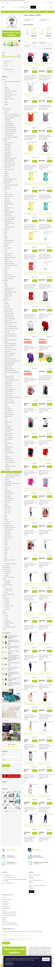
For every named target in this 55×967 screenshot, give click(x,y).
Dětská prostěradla (8, 278)
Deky (5, 100)
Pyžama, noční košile (9, 477)
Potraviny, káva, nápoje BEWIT (11, 114)
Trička (6, 418)
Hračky (4, 596)
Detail (34, 71)
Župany (6, 171)
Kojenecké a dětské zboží (10, 95)
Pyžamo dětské (8, 495)
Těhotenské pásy (9, 460)
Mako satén (6, 198)
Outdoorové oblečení (7, 584)
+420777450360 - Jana (9, 883)
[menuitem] (3, 12)
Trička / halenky (8, 439)
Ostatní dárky (7, 583)
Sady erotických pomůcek (10, 627)
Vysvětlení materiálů (6, 908)
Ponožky (6, 424)
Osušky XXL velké (8, 154)
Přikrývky (6, 286)
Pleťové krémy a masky (10, 133)
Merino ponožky (8, 412)
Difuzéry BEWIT (8, 121)
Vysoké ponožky (8, 395)
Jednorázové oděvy (8, 529)
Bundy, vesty (7, 456)
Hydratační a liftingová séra (11, 131)
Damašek (6, 206)
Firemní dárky (7, 581)
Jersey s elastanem (8, 253)
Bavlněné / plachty (8, 261)
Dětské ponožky (8, 386)
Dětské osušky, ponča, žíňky (11, 322)
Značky (4, 628)
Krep (5, 190)
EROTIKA (5, 613)
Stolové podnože (6, 567)
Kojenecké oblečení (8, 309)
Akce (6, 63)
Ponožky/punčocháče (9, 376)
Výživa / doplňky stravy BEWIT (11, 137)
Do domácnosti (6, 598)
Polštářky (7, 225)
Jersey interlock (7, 248)
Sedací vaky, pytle (8, 347)
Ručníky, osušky (7, 93)
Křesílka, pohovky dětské (9, 345)
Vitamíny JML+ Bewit (7, 108)
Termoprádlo (7, 512)
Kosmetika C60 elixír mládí (10, 129)
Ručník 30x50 (7, 148)
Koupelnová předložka (9, 160)
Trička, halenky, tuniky (10, 472)
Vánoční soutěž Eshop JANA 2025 (36, 880)
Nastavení (9, 963)
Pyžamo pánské (8, 426)
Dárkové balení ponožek (10, 389)
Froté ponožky (8, 408)
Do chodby (6, 607)
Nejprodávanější (42, 43)
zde (33, 960)
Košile (6, 454)
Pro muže (6, 617)
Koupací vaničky (8, 320)
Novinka (7, 65)
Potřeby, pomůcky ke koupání (11, 328)
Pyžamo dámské (8, 451)
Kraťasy (6, 464)
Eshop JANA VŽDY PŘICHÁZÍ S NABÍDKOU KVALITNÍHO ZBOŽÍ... (15, 880)
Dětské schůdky (8, 324)
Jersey (5, 252)
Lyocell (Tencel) (7, 213)
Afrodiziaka (6, 625)
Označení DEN (5, 905)
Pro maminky (7, 332)
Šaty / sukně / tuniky (9, 437)
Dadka (5, 232)
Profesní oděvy (7, 533)
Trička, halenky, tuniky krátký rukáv (12, 474)
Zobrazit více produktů (37, 38)
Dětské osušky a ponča (9, 162)
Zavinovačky (7, 305)
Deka (5, 282)
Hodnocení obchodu (6, 899)
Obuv (5, 562)
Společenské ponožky (9, 403)
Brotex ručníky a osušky (9, 166)
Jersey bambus (7, 255)
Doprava (4, 919)
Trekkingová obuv (8, 588)
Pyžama (6, 504)
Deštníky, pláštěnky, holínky (10, 370)
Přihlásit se (6, 765)
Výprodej (6, 87)
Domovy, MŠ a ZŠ (6, 569)
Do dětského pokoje (8, 606)
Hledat (33, 7)
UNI (5, 514)
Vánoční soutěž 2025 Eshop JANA (9, 923)
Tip (6, 67)
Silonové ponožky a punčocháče (12, 380)
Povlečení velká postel (9, 227)
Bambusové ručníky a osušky (10, 179)
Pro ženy (6, 615)
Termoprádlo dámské (9, 452)
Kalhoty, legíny (8, 491)
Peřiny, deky (5, 280)
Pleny (5, 301)
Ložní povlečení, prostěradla (10, 91)
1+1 (5, 83)
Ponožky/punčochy (9, 447)
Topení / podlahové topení (8, 594)
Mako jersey (7, 200)
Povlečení (6, 575)
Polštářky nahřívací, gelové (10, 336)
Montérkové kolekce (8, 525)
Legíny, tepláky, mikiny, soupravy (12, 483)
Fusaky (5, 338)
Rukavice (6, 519)
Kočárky (6, 342)
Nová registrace (5, 768)
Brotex (5, 231)
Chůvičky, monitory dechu (9, 353)
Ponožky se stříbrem (9, 378)
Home (4, 611)
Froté (5, 250)
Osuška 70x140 (7, 152)
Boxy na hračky (7, 357)
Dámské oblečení (8, 435)
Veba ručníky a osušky (9, 169)
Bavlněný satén (7, 188)
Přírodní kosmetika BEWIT (10, 127)
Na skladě (8, 61)
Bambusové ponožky (9, 401)
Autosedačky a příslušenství (10, 340)
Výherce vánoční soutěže (34, 875)
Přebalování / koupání (9, 315)
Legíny (6, 445)
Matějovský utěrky (8, 181)
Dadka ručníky (7, 167)
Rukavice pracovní (8, 537)
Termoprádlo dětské (9, 498)
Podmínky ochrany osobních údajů (9, 912)
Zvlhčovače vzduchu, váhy (10, 359)
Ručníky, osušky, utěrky (9, 577)
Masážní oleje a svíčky (9, 623)
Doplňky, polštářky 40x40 (9, 363)
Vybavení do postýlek (9, 313)
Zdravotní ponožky (9, 410)
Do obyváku (6, 609)
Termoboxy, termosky (9, 368)
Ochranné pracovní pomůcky (10, 563)
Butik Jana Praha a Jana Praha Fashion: (10, 924)
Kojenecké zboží (6, 299)
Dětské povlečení (8, 221)
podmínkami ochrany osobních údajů (23, 940)
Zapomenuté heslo (6, 770)
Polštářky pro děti (8, 296)
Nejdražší (34, 43)
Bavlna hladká (7, 187)
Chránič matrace (7, 275)
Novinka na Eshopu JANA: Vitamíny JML (37, 885)
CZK (45, 2)
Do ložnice (6, 600)
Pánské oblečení (7, 416)
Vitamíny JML (7, 110)
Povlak (5, 238)
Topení (3, 910)
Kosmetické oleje (9, 135)
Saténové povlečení (8, 196)
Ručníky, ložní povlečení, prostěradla (12, 81)
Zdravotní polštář (8, 294)
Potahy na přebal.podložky (10, 326)
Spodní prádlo (8, 428)
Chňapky (6, 175)
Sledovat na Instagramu (12, 811)
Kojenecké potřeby (8, 311)
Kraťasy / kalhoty (8, 422)
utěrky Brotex (8, 144)
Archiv (31, 891)
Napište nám (5, 901)
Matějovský (6, 229)
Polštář (5, 284)
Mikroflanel (6, 209)
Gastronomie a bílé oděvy (9, 527)
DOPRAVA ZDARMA (9, 69)
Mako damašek (7, 202)
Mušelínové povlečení (9, 211)
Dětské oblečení (7, 485)
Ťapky (6, 405)
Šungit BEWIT (7, 120)
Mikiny (6, 420)
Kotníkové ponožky (9, 393)
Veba (5, 234)
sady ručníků (7, 156)
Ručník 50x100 (7, 150)
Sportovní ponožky (9, 391)
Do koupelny (7, 602)
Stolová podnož (7, 97)
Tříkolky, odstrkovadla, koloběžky (11, 372)
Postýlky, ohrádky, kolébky (10, 343)
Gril (3, 106)
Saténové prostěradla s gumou (11, 265)
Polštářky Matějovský (9, 240)
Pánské (5, 541)
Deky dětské (7, 307)
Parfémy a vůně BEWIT (9, 118)
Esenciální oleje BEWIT (9, 125)
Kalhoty (6, 550)
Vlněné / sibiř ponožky (9, 414)
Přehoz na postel (8, 242)
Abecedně (27, 46)
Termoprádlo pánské (9, 430)
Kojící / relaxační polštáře (9, 334)
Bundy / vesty (8, 431)
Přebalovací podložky (9, 317)
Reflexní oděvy (7, 531)
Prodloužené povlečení (9, 219)
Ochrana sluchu (7, 535)
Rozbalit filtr (10, 72)
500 (39, 382)
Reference (4, 921)
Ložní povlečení (6, 183)
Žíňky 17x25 (6, 177)
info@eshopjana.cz (8, 875)
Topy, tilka (7, 468)
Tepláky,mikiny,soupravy (10, 466)
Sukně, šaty (7, 470)
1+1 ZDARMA (7, 89)
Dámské (6, 542)
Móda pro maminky (9, 458)
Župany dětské (8, 500)
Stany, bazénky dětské (9, 355)
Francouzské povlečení (9, 217)
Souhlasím (46, 959)
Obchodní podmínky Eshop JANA (9, 915)
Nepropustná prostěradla (9, 276)
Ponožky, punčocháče (9, 99)
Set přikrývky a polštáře (9, 288)
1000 (43, 382)
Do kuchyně (6, 604)
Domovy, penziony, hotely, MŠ (10, 185)
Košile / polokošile (9, 433)
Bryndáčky (6, 303)
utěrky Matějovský (9, 143)
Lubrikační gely (7, 621)
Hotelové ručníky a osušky (10, 164)
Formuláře (4, 917)
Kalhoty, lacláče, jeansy (10, 462)
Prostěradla (5, 246)
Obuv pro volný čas (8, 590)
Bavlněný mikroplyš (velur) (10, 257)
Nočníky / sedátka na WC (10, 319)
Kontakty (26, 2)
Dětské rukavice (8, 521)
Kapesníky (6, 173)
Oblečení (6, 102)
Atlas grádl (6, 244)
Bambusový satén (8, 194)
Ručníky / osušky (6, 139)
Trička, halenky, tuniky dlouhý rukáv (13, 475)
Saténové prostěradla (9, 263)
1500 (46, 382)
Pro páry (6, 619)
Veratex (6, 236)
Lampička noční (7, 351)
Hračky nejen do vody (9, 330)
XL (24, 415)
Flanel (5, 192)
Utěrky (5, 141)
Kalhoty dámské (8, 443)
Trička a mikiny (7, 508)
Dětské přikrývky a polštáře (10, 292)
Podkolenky (7, 407)
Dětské (5, 544)
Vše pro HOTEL (6, 565)
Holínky (5, 592)
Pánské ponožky (8, 384)
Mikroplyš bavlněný (8, 208)
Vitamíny (6, 104)
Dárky (4, 579)
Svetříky (7, 479)
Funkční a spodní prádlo (9, 560)
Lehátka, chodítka (8, 366)
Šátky (5, 518)
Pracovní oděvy (6, 523)
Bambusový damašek (9, 204)
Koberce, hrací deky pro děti (10, 349)
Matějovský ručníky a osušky (10, 158)
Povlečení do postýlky (9, 223)
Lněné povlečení (7, 215)
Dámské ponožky (8, 382)
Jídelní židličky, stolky (9, 364)
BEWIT (5, 112)
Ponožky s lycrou (8, 387)
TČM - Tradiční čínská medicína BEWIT (13, 116)
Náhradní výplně (7, 290)
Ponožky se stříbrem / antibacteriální (13, 397)
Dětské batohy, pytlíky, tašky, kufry (12, 361)
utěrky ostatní (8, 146)
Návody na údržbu (6, 906)
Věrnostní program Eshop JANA (9, 914)
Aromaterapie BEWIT (9, 123)
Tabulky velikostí (5, 903)
